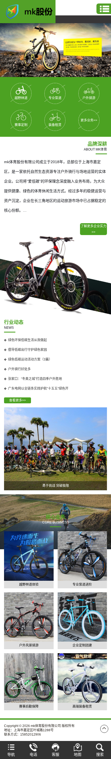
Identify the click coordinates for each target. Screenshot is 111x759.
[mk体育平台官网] (32, 11)
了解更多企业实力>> (93, 229)
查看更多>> (17, 400)
